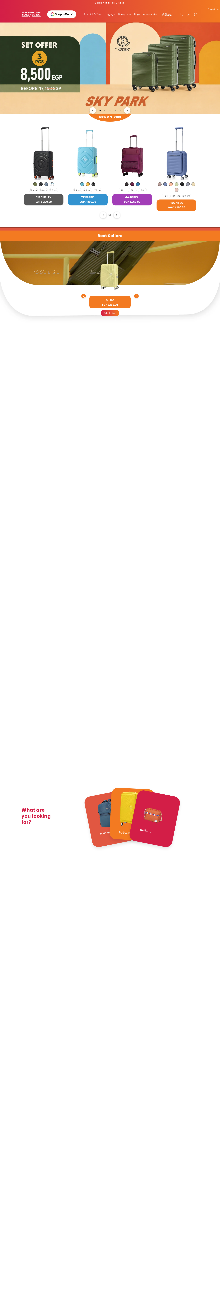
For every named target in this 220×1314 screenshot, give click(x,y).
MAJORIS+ (132, 197)
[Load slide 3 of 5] (110, 110)
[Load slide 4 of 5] (114, 110)
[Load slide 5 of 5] (119, 110)
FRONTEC (176, 203)
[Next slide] (127, 110)
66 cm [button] (87, 190)
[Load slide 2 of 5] (105, 110)
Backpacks (124, 14)
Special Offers (92, 14)
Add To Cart (110, 313)
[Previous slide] (93, 110)
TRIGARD (87, 197)
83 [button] (142, 190)
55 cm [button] (33, 190)
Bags (137, 14)
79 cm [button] (97, 190)
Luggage (110, 14)
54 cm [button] (166, 196)
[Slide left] (103, 215)
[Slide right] (117, 215)
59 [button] (122, 190)
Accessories (150, 14)
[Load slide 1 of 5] (100, 110)
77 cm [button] (53, 190)
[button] (181, 14)
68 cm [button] (43, 190)
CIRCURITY (43, 197)
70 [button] (132, 190)
